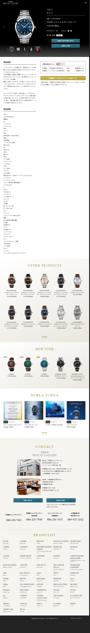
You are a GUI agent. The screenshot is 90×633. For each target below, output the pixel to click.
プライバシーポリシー (77, 618)
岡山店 (59, 35)
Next (46, 27)
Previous (3, 27)
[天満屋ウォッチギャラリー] (10, 2)
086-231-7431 (13, 520)
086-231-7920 (34, 519)
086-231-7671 (55, 519)
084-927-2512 (75, 519)
